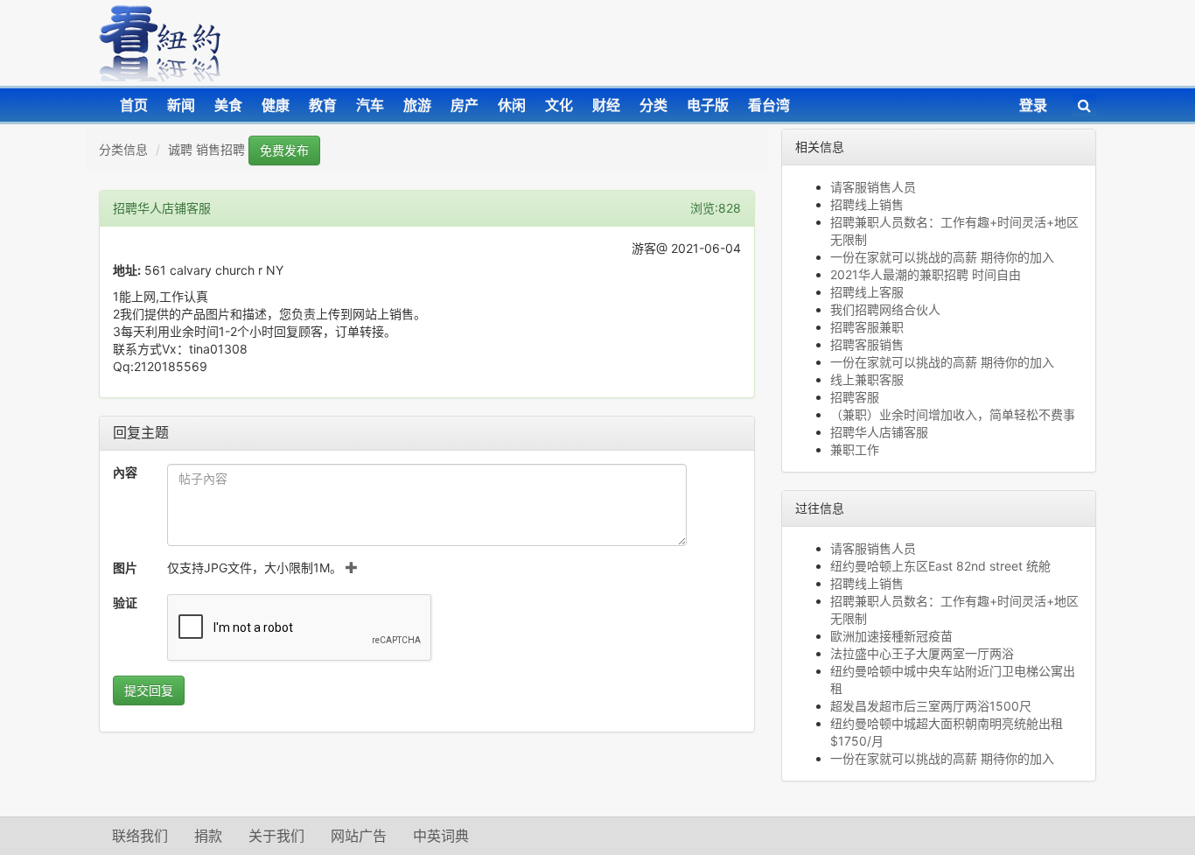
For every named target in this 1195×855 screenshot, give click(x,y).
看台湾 (769, 105)
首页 (134, 105)
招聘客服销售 (867, 344)
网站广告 (359, 835)
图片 (125, 567)
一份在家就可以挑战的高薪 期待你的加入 (942, 256)
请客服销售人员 (873, 186)
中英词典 (441, 835)
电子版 (708, 105)
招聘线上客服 (867, 291)
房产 (465, 105)
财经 (606, 105)
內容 (125, 472)
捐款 (208, 835)
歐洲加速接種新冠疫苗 (891, 635)
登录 (1033, 105)
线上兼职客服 (867, 379)
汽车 (370, 105)
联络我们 (140, 835)
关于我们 (276, 835)
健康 (276, 105)
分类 (653, 105)
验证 (125, 602)
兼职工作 (854, 449)
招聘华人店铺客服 (879, 431)
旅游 (417, 105)
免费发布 (284, 150)
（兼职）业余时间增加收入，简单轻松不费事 (952, 414)
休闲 (512, 105)
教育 (323, 105)
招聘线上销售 (867, 204)
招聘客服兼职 (867, 326)
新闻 (181, 105)
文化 (559, 105)
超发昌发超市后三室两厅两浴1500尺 (930, 705)
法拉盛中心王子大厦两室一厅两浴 (922, 653)
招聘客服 (854, 396)
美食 (228, 105)
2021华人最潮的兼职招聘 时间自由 (925, 274)
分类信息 (123, 149)
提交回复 (148, 690)
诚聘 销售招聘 (206, 149)
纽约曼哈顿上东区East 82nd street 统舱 (940, 565)
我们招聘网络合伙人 (885, 309)
